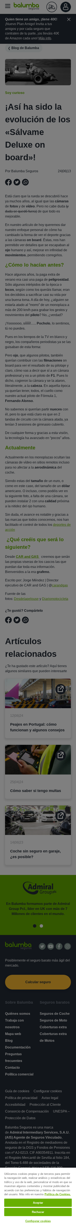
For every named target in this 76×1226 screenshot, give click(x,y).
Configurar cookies (38, 1221)
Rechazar (38, 1212)
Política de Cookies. (58, 1194)
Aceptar (38, 1202)
